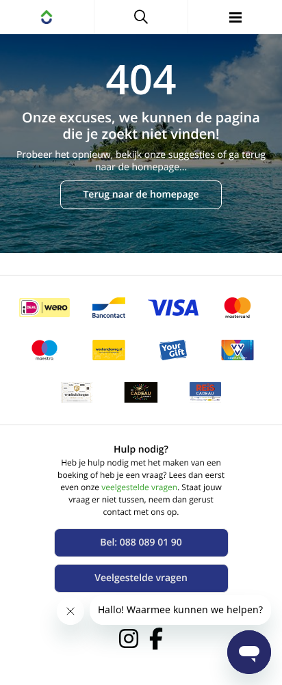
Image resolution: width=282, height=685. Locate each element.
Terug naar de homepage (140, 194)
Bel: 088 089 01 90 (141, 542)
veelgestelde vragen (139, 487)
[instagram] (129, 638)
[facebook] (156, 638)
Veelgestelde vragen (141, 578)
